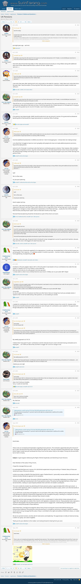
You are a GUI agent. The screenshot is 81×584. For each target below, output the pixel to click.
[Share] (75, 25)
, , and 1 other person (27, 216)
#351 (78, 264)
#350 (78, 247)
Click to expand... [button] (46, 41)
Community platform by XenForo (40, 582)
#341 (78, 25)
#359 (78, 423)
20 (20, 22)
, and (25, 182)
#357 (78, 390)
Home (3, 8)
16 (11, 22)
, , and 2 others (23, 89)
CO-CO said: (16, 28)
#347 (78, 160)
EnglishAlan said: (18, 282)
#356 (78, 371)
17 (13, 22)
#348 (78, 186)
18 (15, 22)
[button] (22, 8)
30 (25, 22)
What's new (17, 8)
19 (18, 22)
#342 (78, 52)
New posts (3, 11)
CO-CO (3, 19)
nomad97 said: (17, 55)
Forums (10, 8)
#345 (78, 113)
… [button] (8, 22)
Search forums (10, 11)
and (22, 124)
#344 (78, 93)
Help (71, 579)
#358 (78, 407)
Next (29, 22)
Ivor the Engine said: (18, 321)
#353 (78, 301)
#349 (78, 220)
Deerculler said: (17, 394)
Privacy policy (65, 579)
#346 (78, 128)
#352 (78, 278)
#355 (78, 351)
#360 (78, 528)
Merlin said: (16, 131)
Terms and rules (57, 579)
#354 (78, 318)
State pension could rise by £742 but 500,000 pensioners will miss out (33, 410)
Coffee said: (16, 74)
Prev (4, 22)
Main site (75, 579)
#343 (78, 70)
